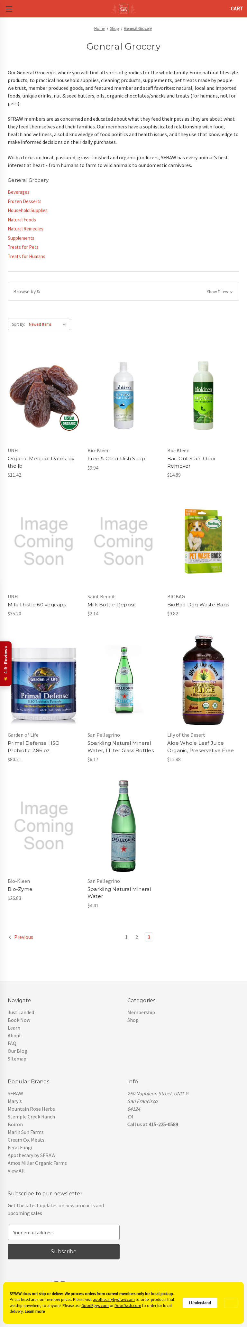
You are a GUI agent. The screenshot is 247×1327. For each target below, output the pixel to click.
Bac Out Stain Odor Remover (191, 462)
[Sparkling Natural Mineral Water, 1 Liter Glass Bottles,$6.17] (123, 680)
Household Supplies (28, 210)
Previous (23, 937)
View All (16, 1170)
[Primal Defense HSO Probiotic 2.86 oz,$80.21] (44, 680)
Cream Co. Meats (26, 1139)
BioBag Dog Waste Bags (198, 605)
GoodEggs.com (95, 1305)
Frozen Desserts (24, 201)
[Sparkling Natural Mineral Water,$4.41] (123, 826)
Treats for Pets (23, 247)
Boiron (15, 1124)
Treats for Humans (26, 256)
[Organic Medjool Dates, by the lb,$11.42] (44, 395)
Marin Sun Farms (26, 1132)
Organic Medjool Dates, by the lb (41, 462)
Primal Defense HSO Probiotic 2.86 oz (34, 746)
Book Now (19, 1020)
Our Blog (17, 1051)
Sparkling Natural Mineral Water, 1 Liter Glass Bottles (120, 746)
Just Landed (21, 1012)
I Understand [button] (200, 1302)
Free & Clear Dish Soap (116, 458)
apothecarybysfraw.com (114, 1299)
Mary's (15, 1101)
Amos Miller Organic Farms (37, 1163)
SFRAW (15, 1093)
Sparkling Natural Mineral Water (119, 893)
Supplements (21, 238)
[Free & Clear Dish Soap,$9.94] (123, 395)
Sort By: (18, 324)
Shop (133, 1020)
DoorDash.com (127, 1305)
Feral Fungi (20, 1147)
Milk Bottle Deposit (111, 605)
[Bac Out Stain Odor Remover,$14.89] (203, 395)
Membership (141, 1012)
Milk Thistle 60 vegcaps (37, 605)
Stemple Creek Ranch (31, 1116)
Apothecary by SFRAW (32, 1155)
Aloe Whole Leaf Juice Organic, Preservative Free (200, 746)
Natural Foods (22, 220)
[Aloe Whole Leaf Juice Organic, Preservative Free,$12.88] (203, 680)
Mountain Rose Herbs (31, 1109)
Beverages (19, 192)
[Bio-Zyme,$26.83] (44, 826)
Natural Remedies (25, 229)
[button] (123, 291)
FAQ (12, 1043)
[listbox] (49, 324)
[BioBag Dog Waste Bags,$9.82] (203, 541)
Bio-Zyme (20, 889)
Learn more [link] (35, 1311)
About (14, 1035)
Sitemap (17, 1058)
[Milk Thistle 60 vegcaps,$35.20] (44, 541)
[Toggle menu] (9, 9)
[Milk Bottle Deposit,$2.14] (123, 541)
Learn (14, 1027)
